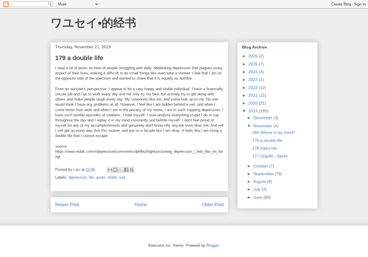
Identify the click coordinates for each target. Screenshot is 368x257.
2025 (253, 64)
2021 (253, 95)
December (263, 117)
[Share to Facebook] (126, 170)
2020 (253, 103)
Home (141, 204)
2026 (253, 56)
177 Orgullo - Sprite (270, 156)
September (264, 173)
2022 (253, 87)
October (261, 166)
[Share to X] (121, 170)
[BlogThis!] (115, 170)
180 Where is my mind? (273, 132)
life (91, 177)
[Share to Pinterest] (132, 170)
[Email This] (110, 170)
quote (100, 177)
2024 (253, 71)
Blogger (212, 245)
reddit (112, 177)
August (260, 181)
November (263, 125)
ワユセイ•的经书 (93, 22)
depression (77, 177)
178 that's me (264, 148)
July (257, 189)
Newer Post (67, 204)
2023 (253, 79)
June (258, 197)
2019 (253, 111)
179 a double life (267, 140)
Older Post (213, 204)
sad (122, 177)
